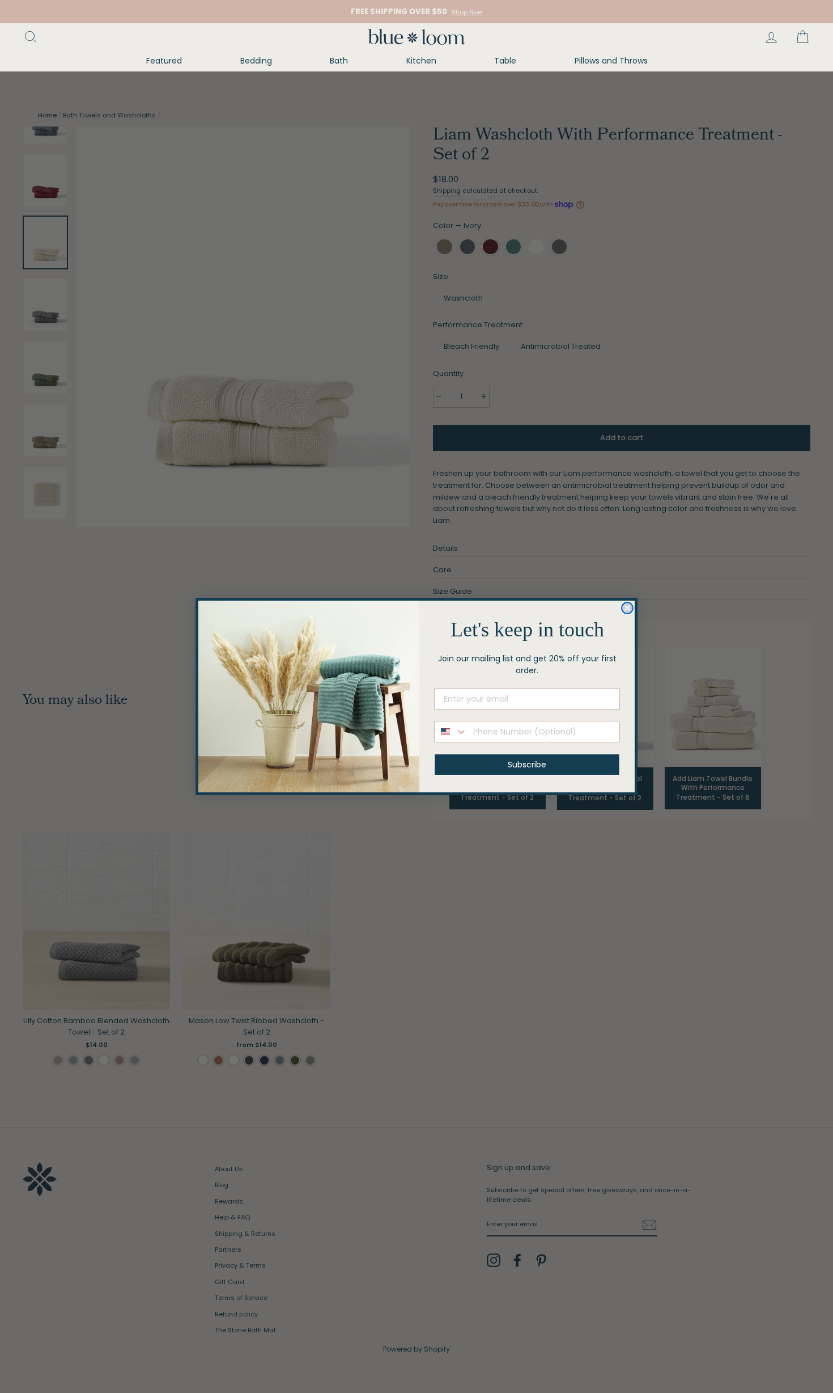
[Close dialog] (627, 608)
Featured (164, 60)
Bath (339, 60)
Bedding (256, 60)
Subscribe (527, 764)
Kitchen (421, 60)
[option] (416, 12)
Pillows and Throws (611, 60)
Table (505, 60)
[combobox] (451, 731)
